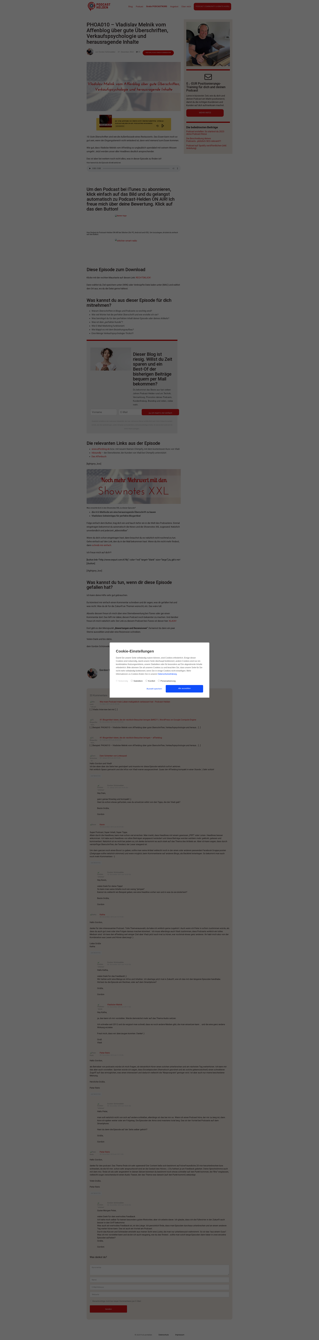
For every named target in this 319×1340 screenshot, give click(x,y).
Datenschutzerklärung (167, 674)
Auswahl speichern (154, 689)
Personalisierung (168, 681)
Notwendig (123, 681)
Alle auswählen (184, 688)
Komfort (151, 681)
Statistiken (138, 681)
